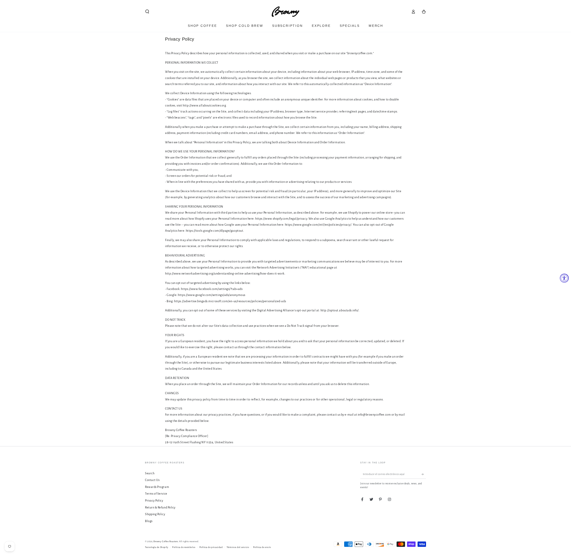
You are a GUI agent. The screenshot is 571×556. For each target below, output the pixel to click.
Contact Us (152, 480)
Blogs (149, 521)
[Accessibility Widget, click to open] (564, 278)
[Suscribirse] (423, 474)
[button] (147, 11)
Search (149, 473)
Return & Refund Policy (160, 507)
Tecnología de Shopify (156, 547)
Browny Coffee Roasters (165, 541)
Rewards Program (157, 487)
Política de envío (262, 547)
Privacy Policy (154, 500)
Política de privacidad (211, 547)
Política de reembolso (183, 547)
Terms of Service (156, 493)
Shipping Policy (155, 514)
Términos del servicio (238, 547)
